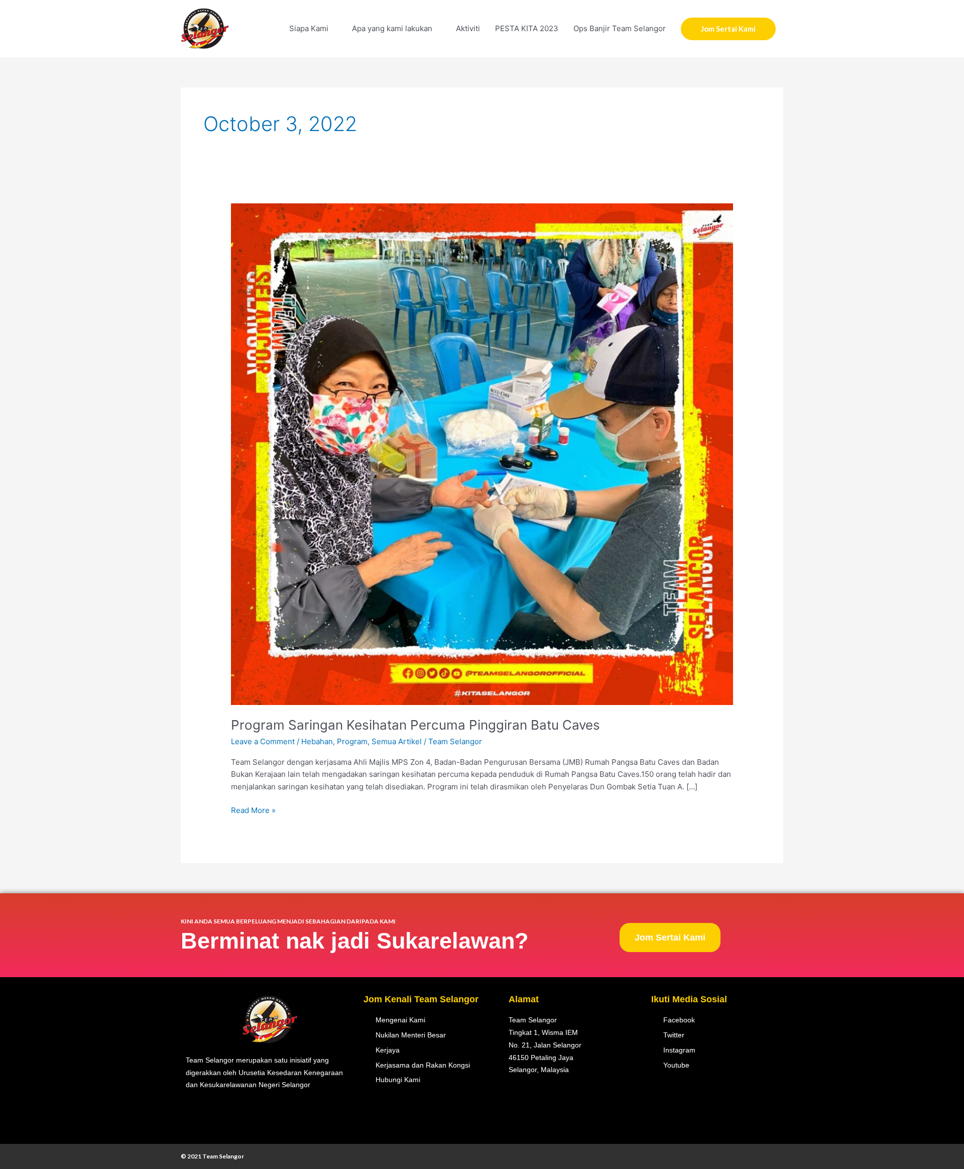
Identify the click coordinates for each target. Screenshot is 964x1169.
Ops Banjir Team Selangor (619, 28)
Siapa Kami (308, 28)
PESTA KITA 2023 (526, 28)
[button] (728, 29)
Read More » (253, 809)
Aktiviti (468, 28)
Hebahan (317, 741)
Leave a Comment (263, 741)
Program (352, 741)
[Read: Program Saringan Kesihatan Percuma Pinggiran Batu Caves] (482, 453)
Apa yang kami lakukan (392, 28)
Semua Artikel (397, 741)
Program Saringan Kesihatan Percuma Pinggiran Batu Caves (415, 725)
